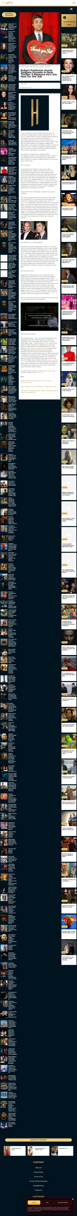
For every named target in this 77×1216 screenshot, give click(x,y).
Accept (34, 1202)
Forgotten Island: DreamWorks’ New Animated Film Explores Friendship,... (68, 623)
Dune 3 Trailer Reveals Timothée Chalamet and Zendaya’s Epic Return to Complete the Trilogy (12, 247)
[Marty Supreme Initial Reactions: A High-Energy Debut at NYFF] (4, 816)
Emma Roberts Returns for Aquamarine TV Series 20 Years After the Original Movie (12, 171)
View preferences (63, 1202)
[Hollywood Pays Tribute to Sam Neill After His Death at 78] (4, 143)
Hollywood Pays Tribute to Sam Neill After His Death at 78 (12, 142)
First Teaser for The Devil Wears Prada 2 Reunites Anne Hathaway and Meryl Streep (12, 643)
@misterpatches (47, 371)
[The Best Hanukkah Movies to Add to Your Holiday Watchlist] (4, 512)
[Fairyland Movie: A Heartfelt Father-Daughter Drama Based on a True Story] (4, 973)
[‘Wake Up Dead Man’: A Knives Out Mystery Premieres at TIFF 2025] (4, 890)
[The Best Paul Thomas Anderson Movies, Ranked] (4, 834)
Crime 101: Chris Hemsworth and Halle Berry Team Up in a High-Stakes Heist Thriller (12, 726)
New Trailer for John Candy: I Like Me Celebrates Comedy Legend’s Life (12, 910)
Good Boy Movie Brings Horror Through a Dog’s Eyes (12, 965)
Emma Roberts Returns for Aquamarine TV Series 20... (68, 364)
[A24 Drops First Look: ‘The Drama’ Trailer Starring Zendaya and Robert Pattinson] (4, 555)
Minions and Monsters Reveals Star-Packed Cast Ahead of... (68, 494)
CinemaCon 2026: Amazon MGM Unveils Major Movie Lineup (12, 266)
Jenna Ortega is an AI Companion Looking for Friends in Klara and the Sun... (12, 189)
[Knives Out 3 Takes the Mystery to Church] (4, 538)
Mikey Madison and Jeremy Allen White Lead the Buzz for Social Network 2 (12, 1060)
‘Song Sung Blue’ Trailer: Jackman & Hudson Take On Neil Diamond (11, 868)
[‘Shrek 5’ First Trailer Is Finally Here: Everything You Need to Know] (4, 199)
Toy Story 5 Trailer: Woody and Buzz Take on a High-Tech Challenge (12, 415)
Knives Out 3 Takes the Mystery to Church (11, 538)
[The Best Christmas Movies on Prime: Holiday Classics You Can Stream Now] (4, 566)
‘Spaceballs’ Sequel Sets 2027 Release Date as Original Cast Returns (12, 225)
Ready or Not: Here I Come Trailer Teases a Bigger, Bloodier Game (12, 436)
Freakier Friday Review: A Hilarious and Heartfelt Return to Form (12, 1014)
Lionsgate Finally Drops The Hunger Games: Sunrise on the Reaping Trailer (12, 604)
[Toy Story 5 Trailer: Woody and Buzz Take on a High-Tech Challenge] (4, 415)
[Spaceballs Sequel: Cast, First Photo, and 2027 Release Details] (4, 859)
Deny (47, 1202)
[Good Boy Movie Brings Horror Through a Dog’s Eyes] (4, 965)
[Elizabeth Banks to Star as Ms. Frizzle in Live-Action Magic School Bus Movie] (4, 179)
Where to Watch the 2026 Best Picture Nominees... (68, 803)
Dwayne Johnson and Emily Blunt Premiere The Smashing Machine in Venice (12, 919)
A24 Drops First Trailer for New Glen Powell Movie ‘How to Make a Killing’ (12, 585)
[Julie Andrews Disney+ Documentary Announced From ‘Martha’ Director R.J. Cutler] (4, 95)
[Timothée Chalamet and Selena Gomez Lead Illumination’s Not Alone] (4, 151)
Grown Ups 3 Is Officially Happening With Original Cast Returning (12, 26)
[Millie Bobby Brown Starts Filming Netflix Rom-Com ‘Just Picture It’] (4, 842)
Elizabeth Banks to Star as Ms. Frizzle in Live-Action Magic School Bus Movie (12, 180)
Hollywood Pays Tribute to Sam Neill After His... (68, 286)
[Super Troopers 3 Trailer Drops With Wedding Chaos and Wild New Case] (4, 258)
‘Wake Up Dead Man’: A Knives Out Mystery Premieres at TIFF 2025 (12, 890)
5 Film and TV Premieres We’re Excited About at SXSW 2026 (12, 332)
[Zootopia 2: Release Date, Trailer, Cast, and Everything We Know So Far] (4, 1068)
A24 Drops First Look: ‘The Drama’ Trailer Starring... (68, 959)
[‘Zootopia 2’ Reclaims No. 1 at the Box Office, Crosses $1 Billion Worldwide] (4, 528)
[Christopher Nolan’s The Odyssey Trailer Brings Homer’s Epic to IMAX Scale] (4, 491)
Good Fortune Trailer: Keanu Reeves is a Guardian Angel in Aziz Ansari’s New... (12, 1087)
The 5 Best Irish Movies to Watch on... (68, 699)
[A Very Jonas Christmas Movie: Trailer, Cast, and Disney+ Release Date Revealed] (4, 897)
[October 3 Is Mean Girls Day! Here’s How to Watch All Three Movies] (4, 825)
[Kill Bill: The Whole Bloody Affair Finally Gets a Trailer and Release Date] (4, 678)
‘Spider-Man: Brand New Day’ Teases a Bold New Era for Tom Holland (12, 1051)
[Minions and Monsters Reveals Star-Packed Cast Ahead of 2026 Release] (4, 215)
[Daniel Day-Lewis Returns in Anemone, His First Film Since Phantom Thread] (4, 955)
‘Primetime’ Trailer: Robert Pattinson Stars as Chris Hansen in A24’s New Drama (12, 58)
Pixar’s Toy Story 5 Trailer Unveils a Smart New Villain (12, 659)
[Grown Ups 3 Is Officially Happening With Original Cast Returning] (4, 26)
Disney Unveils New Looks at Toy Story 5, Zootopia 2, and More (12, 928)
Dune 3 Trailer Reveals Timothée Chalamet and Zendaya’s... (68, 649)
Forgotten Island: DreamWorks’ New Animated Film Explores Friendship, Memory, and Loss (12, 235)
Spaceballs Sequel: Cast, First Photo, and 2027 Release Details (12, 859)
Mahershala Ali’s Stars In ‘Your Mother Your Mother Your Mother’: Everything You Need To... (12, 69)
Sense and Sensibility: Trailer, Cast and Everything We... (68, 235)
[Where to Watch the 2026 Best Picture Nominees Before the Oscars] (4, 358)
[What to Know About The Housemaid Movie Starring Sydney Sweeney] (4, 716)
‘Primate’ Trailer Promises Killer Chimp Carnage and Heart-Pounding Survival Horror (12, 777)
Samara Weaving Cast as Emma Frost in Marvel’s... (69, 183)
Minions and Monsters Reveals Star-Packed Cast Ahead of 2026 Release (12, 216)
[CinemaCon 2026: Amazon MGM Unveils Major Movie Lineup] (4, 265)
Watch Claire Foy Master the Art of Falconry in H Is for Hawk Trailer (12, 696)
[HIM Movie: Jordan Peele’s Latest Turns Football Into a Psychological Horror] (4, 1023)
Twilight (23, 133)
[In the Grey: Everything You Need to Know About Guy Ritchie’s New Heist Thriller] (4, 349)
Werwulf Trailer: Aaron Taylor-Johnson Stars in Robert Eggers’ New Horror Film (12, 161)
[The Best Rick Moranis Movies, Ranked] (4, 851)
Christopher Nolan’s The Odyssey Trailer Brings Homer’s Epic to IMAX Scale (12, 492)
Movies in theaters (9, 14)
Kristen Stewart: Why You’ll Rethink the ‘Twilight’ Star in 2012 (39, 386)
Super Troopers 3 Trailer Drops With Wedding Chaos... (68, 520)
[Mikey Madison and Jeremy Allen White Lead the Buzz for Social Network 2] (4, 1059)
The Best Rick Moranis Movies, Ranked (12, 850)
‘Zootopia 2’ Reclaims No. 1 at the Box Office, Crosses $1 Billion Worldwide (12, 529)
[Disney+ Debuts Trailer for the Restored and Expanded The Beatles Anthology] (4, 631)
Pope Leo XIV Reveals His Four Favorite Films (11, 651)
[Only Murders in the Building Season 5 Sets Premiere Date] (4, 1078)
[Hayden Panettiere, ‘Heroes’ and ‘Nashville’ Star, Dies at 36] (31, 1151)
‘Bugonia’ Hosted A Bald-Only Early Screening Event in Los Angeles (12, 737)
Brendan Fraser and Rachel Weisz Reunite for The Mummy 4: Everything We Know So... (12, 707)
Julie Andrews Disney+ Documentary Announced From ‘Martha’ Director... (68, 78)
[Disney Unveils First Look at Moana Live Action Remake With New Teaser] (4, 622)
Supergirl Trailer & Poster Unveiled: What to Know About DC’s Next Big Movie (12, 547)
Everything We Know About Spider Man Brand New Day (12, 316)
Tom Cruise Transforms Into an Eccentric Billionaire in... (68, 261)
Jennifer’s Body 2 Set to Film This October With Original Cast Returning (11, 106)
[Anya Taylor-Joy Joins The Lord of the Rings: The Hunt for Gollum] (4, 207)
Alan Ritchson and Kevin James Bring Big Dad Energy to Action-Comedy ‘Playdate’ (12, 668)
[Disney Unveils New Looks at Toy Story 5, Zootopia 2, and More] (4, 928)
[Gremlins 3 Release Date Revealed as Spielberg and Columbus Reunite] (4, 687)
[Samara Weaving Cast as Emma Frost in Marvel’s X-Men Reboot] (4, 78)
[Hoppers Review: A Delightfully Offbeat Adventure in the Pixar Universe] (4, 378)
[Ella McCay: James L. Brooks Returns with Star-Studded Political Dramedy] (4, 745)
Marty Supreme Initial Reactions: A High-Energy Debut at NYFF (12, 816)
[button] (73, 1199)
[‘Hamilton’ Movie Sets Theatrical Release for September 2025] (4, 1032)
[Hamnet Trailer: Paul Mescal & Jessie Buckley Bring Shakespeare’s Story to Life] (4, 807)
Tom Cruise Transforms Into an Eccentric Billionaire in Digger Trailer (12, 134)
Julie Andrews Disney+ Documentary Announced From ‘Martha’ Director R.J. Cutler (12, 96)
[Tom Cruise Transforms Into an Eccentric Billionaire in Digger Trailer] (4, 133)
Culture (65, 281)
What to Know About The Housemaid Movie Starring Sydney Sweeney (12, 717)
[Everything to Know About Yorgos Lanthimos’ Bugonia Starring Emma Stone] (4, 937)
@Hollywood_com (37, 372)
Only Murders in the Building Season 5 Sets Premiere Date (12, 1077)
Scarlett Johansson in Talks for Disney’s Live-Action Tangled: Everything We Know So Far (12, 798)
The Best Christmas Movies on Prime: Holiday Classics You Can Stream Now (12, 568)
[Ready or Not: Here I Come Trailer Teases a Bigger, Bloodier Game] (4, 436)
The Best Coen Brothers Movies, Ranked (12, 947)
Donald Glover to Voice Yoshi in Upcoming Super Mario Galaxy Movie (12, 341)
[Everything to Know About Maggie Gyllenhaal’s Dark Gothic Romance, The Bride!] (4, 368)
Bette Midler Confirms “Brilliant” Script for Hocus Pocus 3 (12, 768)
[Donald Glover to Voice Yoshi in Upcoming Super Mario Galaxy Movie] (4, 341)
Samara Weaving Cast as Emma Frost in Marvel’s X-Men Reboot (12, 78)
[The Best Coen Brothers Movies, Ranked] (4, 948)
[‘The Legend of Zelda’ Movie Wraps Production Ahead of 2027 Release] (4, 273)
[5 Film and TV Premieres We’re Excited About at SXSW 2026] (4, 332)
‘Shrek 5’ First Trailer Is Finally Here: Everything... (68, 442)
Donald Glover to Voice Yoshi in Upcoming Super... (68, 752)
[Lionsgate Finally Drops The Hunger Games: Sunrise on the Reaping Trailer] (4, 603)
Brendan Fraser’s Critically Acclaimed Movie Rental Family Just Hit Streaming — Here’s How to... (12, 427)
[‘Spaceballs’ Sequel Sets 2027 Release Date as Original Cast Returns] (4, 224)
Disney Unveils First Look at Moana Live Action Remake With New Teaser (12, 623)
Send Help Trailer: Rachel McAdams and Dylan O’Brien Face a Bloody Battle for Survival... (12, 786)
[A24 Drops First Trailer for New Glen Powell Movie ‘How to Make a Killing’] (4, 584)
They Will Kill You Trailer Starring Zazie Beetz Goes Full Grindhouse (12, 466)
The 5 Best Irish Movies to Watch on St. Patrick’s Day (12, 324)
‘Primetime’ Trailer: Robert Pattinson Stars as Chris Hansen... (68, 132)
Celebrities (65, 71)
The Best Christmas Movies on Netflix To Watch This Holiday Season (12, 520)
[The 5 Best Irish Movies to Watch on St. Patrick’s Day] (4, 324)
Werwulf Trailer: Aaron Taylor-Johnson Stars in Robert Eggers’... (68, 339)
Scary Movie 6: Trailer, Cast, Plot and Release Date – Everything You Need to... (12, 407)
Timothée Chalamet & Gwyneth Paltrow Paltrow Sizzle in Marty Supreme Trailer (12, 985)
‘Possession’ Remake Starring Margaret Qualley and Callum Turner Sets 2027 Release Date (12, 36)
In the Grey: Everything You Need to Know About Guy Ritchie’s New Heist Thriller (12, 350)
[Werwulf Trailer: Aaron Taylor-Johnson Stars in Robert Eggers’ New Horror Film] (4, 160)
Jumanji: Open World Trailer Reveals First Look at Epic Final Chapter (12, 87)
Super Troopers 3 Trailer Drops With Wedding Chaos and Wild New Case (12, 258)
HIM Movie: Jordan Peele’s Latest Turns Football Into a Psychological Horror (12, 1024)
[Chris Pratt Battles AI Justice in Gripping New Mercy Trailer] (4, 577)
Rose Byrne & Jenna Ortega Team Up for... (67, 209)
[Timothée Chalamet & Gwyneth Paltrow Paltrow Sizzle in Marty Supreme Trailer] (4, 983)
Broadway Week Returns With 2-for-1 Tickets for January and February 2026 (12, 475)
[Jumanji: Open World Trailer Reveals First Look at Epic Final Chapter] (4, 87)
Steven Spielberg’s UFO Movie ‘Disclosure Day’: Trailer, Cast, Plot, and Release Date (12, 502)
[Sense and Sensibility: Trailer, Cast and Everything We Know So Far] (4, 124)
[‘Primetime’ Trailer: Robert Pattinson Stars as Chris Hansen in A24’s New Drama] (4, 57)
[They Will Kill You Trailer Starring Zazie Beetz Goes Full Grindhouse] (4, 466)
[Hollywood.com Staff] (69, 17)
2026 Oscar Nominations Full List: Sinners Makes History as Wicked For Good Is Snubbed (12, 446)
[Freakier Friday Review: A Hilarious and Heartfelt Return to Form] (4, 1014)
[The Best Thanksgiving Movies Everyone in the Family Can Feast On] (4, 594)
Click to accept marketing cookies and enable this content (39, 317)
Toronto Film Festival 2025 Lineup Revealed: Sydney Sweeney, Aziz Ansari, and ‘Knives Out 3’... (12, 1106)
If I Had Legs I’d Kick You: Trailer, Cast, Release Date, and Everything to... (12, 996)
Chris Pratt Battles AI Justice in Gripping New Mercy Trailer (11, 577)
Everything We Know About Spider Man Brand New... (68, 675)
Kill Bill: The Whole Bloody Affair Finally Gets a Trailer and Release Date (12, 679)
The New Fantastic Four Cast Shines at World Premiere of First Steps (12, 1095)
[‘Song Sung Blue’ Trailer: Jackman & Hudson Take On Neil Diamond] (4, 867)
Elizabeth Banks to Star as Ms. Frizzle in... (68, 390)
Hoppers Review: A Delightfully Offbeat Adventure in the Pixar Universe (11, 380)
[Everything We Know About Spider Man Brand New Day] (4, 317)
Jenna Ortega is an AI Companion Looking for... (68, 415)
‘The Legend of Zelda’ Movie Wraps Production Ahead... (68, 571)
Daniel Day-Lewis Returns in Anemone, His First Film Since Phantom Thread (12, 956)
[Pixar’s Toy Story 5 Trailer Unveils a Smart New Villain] (4, 659)
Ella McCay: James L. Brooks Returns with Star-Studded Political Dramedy (11, 747)
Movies (64, 45)
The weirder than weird (37, 348)
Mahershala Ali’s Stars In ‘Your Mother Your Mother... (68, 158)
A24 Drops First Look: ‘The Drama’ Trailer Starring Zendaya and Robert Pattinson (12, 556)
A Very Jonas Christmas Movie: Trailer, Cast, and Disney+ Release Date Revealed (12, 899)
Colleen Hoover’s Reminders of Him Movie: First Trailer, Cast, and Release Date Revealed (12, 758)
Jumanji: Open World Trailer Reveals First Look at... (67, 52)
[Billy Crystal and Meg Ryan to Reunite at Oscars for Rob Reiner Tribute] (4, 399)
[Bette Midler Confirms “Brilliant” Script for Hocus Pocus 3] (4, 768)
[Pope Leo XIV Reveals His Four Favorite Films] (4, 652)
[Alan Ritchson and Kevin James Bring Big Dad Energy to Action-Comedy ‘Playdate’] (4, 667)
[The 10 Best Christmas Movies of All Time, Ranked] (4, 483)
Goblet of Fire (34, 290)
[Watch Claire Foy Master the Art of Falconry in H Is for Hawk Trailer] (4, 696)
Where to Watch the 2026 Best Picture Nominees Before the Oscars (12, 359)
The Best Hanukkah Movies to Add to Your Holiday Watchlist (12, 512)
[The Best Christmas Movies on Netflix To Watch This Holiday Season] (4, 519)
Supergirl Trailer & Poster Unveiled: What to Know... (69, 932)
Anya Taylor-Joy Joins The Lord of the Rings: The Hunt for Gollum (12, 207)
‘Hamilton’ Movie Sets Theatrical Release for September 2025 (11, 1033)
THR (33, 392)
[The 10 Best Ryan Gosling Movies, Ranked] (4, 1125)
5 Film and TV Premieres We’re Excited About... (68, 725)
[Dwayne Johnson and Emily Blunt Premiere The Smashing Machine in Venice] (4, 918)
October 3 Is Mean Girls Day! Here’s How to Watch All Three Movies (12, 826)
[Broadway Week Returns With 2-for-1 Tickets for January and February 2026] (4, 474)
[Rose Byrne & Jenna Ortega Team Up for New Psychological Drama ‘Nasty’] (4, 115)
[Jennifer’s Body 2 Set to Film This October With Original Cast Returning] (4, 105)
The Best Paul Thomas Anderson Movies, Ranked (12, 834)
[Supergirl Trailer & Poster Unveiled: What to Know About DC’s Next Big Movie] (4, 546)
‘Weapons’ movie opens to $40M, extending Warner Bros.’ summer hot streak (12, 1005)
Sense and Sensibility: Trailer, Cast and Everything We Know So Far (12, 125)
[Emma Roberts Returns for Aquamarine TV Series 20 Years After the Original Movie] (4, 170)
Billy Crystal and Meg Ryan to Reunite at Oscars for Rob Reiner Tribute (12, 399)
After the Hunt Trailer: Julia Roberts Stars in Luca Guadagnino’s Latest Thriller (12, 1117)
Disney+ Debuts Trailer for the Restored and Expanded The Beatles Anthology (12, 633)
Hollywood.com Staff (26, 87)
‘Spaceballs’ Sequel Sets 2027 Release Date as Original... (68, 597)
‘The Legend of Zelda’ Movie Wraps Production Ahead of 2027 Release (12, 274)
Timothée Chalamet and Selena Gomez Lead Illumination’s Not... (68, 313)
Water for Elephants (39, 181)
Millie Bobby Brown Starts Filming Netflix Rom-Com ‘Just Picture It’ (12, 842)
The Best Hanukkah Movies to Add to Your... (68, 829)
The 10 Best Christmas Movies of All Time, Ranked (12, 483)
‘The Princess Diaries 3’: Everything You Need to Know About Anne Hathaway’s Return (12, 47)
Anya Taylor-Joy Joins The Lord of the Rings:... (68, 467)
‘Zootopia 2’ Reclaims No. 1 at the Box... (69, 880)
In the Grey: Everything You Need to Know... (68, 777)
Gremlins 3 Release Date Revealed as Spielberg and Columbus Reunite (12, 688)
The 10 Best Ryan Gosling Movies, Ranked (11, 1124)
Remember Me (47, 179)
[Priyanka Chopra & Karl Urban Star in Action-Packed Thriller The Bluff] (4, 457)
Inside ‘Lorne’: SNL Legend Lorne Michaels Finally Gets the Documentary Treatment (12, 390)
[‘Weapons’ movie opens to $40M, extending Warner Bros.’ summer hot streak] (4, 1004)
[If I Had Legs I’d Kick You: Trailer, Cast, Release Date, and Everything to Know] (4, 995)
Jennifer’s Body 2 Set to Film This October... (68, 102)
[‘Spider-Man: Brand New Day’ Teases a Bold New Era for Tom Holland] (4, 1051)
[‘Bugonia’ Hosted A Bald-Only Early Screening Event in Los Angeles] (4, 736)
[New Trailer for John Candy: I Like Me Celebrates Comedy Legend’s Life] (4, 909)
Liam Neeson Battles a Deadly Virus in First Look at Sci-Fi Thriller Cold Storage (12, 1042)
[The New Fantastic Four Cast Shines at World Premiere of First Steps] (4, 1095)
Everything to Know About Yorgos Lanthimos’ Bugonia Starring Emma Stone (12, 939)
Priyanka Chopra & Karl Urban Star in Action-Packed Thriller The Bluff (12, 458)
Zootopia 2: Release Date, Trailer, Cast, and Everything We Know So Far (12, 1069)
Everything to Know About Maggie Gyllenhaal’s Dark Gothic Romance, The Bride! (12, 369)
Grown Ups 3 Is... (63, 1148)
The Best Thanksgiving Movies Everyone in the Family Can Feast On (12, 595)
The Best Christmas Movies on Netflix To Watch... (67, 855)
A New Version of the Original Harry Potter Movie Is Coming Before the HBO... (12, 613)
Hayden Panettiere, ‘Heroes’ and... (40, 1149)
